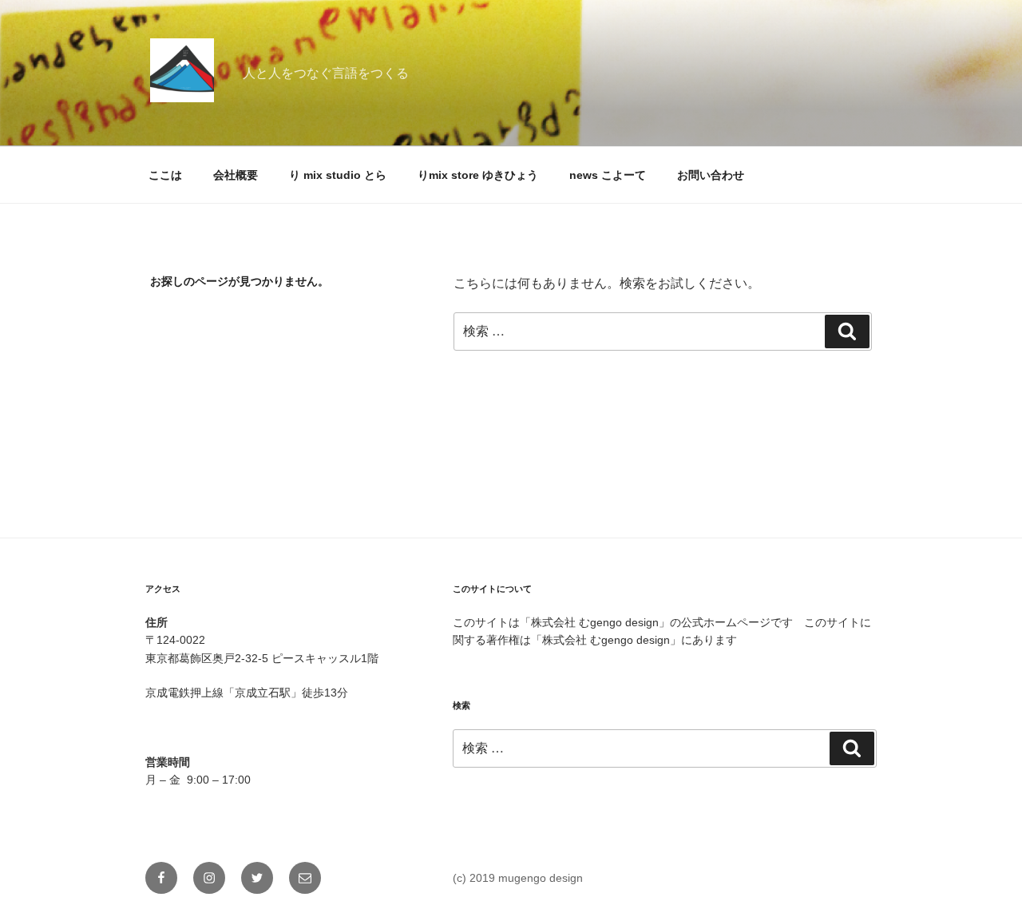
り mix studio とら (337, 175)
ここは (165, 175)
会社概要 (235, 175)
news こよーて (607, 175)
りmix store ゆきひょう (478, 175)
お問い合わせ (710, 175)
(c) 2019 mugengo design (518, 877)
